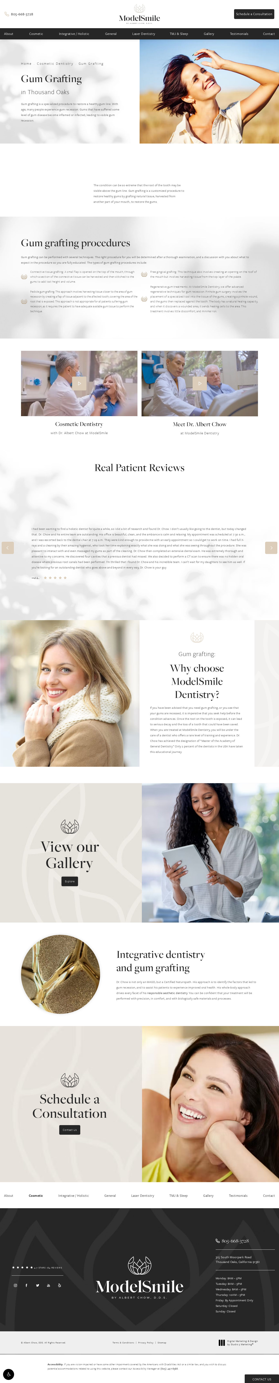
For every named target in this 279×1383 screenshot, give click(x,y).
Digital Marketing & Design (242, 1343)
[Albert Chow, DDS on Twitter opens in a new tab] (37, 1285)
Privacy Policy (146, 1342)
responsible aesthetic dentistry (167, 993)
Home (26, 63)
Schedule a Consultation (254, 13)
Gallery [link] (209, 33)
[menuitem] (9, 33)
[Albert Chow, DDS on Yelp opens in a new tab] (60, 1285)
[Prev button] (8, 548)
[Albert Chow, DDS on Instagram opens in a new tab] (15, 1285)
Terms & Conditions (123, 1342)
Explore (70, 881)
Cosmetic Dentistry (55, 63)
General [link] (111, 33)
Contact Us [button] (261, 1379)
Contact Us (70, 1130)
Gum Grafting (91, 63)
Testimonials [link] (239, 33)
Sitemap (162, 1342)
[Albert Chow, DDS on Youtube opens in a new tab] (49, 1285)
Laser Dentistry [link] (143, 33)
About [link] (8, 33)
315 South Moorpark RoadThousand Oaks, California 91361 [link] (238, 1259)
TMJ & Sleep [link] (179, 33)
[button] (8, 1374)
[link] (18, 14)
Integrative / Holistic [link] (74, 33)
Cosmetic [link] (36, 33)
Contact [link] (269, 33)
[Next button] (271, 548)
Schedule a (69, 1105)
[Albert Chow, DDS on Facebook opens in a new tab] (26, 1285)
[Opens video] (79, 383)
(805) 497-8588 (169, 1368)
